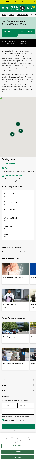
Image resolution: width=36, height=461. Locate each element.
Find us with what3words (13, 176)
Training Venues (22, 14)
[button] (18, 379)
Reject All (18, 451)
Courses (11, 14)
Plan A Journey (10, 163)
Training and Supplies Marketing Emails (14, 420)
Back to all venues (26, 31)
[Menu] (3, 8)
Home (4, 14)
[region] (18, 447)
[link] (7, 8)
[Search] (28, 8)
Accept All (18, 457)
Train (6, 168)
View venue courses (7, 33)
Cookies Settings (18, 446)
